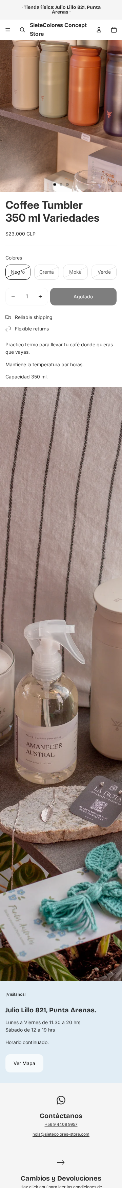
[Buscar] (22, 29)
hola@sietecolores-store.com (61, 1134)
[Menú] (8, 30)
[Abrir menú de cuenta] (99, 29)
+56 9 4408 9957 (61, 1124)
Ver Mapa (24, 1063)
